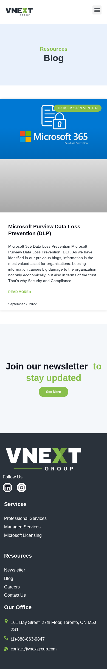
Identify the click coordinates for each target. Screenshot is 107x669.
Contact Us (15, 595)
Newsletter (14, 570)
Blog (8, 578)
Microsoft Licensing (23, 535)
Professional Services (25, 518)
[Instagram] (21, 487)
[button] (97, 9)
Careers (12, 587)
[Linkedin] (7, 487)
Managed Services (22, 527)
